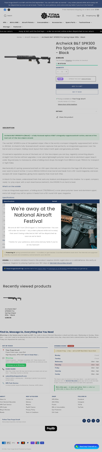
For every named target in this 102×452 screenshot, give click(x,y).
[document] (51, 226)
